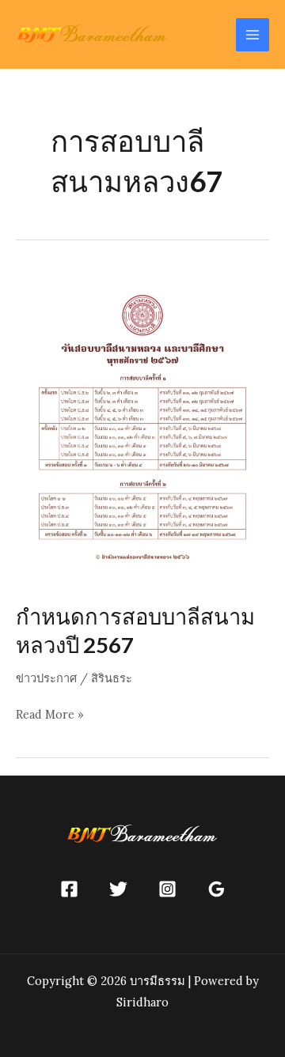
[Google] (216, 889)
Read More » (50, 715)
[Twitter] (118, 889)
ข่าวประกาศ (46, 677)
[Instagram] (167, 889)
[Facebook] (69, 889)
